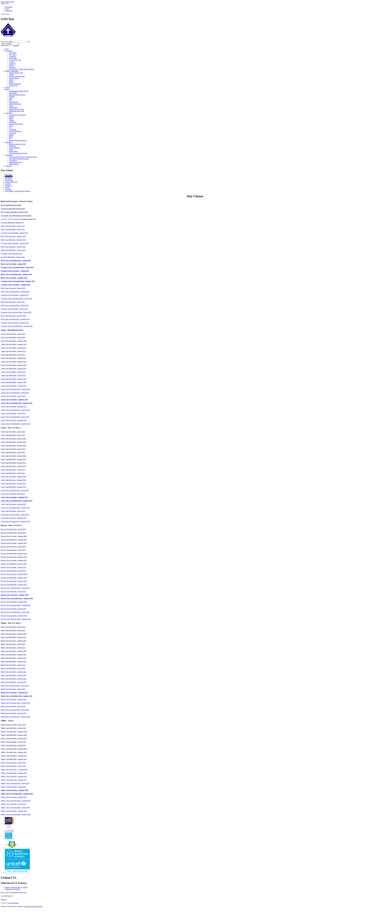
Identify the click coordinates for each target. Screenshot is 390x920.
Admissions (8, 10)
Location (12, 62)
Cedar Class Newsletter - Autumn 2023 (13, 463)
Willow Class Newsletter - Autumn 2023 (14, 756)
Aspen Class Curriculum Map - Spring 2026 (15, 417)
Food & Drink (13, 102)
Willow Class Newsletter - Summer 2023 (14, 749)
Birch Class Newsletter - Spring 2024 (13, 226)
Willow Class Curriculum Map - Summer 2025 (17, 794)
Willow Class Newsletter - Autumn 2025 (14, 797)
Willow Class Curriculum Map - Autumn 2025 (16, 800)
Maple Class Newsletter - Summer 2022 (13, 634)
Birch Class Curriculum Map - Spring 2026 (15, 305)
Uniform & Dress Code (16, 111)
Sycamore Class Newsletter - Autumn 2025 (15, 295)
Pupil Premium (13, 78)
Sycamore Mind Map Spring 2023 (13, 209)
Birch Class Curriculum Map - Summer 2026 (15, 319)
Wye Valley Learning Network (19, 159)
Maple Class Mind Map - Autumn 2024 (13, 682)
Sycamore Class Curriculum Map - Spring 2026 (16, 312)
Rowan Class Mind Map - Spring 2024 (13, 571)
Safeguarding (13, 107)
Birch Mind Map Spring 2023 (11, 205)
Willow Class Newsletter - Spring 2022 (13, 724)
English (11, 117)
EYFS (11, 126)
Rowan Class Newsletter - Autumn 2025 (14, 602)
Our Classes (13, 54)
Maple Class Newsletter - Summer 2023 (13, 651)
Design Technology (15, 131)
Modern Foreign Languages (18, 140)
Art (10, 127)
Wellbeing (12, 146)
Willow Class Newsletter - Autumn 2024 (14, 776)
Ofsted (7, 9)
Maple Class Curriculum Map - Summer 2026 (15, 717)
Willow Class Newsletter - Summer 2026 (14, 811)
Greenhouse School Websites (33, 906)
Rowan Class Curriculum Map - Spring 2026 (15, 612)
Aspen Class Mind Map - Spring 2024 (13, 375)
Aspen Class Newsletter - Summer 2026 (14, 420)
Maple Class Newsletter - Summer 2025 (14, 692)
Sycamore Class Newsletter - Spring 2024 (14, 233)
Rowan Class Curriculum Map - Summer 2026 (16, 619)
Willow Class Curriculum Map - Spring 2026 (15, 807)
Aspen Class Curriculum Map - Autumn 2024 (15, 389)
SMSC (11, 149)
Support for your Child (16, 109)
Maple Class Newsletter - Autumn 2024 (13, 679)
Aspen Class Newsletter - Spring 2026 (13, 413)
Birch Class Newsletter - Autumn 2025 (13, 288)
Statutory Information (12, 71)
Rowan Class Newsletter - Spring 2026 (13, 609)
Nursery (11, 65)
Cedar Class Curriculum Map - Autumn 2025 (15, 508)
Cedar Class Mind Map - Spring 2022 (13, 435)
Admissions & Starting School (18, 91)
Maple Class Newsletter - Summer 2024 (13, 672)
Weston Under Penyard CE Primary (16, 887)
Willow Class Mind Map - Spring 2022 (13, 728)
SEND (11, 80)
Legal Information (13, 903)
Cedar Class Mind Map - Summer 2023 (13, 459)
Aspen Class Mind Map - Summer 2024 (13, 382)
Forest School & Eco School (18, 153)
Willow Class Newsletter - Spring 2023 (13, 742)
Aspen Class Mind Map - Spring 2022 (13, 337)
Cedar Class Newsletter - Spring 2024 (13, 470)
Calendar (12, 96)
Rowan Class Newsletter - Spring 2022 (13, 529)
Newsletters (8, 7)
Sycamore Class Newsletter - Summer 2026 (15, 323)
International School (15, 162)
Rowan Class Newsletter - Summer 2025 (14, 595)
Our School (8, 51)
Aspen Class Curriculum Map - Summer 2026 (15, 424)
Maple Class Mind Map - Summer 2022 (13, 637)
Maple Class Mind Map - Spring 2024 (13, 668)
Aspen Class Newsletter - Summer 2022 (14, 341)
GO (29, 41)
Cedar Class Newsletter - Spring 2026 (13, 511)
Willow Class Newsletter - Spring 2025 (13, 787)
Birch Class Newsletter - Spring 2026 (13, 302)
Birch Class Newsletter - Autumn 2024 (13, 247)
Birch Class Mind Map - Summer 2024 (13, 240)
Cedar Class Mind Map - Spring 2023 (13, 452)
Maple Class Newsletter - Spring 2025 (13, 689)
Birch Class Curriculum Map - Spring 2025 (16, 260)
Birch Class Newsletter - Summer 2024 (13, 236)
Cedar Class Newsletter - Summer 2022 (13, 438)
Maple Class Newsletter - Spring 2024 (13, 665)
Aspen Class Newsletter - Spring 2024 (13, 372)
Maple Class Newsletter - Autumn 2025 (13, 699)
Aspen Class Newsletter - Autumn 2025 (13, 406)
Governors (12, 56)
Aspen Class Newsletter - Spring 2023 (13, 351)
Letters (11, 106)
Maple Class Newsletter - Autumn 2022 (13, 641)
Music (11, 137)
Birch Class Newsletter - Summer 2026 (13, 316)
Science (11, 120)
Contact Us (12, 64)
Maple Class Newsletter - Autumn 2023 (13, 658)
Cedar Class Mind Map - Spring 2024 (13, 473)
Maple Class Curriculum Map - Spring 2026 (15, 710)
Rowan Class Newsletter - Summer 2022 (14, 536)
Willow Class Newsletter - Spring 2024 (13, 762)
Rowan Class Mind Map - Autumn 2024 (14, 584)
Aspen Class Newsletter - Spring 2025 (13, 396)
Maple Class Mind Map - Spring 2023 (13, 647)
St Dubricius (13, 160)
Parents (7, 89)
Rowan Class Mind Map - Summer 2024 (14, 577)
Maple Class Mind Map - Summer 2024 (13, 675)
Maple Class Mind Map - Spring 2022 (13, 630)
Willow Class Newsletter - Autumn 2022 (14, 738)
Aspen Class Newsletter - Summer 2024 (14, 379)
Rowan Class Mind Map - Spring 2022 (13, 533)
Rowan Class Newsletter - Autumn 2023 (14, 560)
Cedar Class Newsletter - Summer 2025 (14, 497)
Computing (12, 129)
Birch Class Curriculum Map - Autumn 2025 (15, 291)
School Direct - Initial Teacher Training (21, 69)
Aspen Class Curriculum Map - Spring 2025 (15, 393)
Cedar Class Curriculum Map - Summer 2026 (15, 521)
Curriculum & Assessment (17, 115)
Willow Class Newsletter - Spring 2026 (13, 804)
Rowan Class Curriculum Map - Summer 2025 (17, 598)
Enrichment (8, 142)
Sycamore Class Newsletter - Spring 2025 (15, 271)
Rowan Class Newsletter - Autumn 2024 (14, 581)
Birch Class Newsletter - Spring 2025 (13, 264)
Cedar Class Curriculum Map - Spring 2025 (15, 490)
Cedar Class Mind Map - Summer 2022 (13, 442)
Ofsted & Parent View (16, 73)
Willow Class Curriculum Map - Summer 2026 (16, 814)
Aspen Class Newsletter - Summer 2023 (14, 361)
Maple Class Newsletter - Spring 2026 (13, 706)
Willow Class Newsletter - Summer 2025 (14, 790)
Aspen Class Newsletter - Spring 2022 (13, 334)
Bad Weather (13, 93)
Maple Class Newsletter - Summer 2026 (13, 713)
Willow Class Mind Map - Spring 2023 (13, 745)
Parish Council (13, 164)
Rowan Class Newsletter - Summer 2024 (14, 574)
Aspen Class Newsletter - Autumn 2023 (13, 365)
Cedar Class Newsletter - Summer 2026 (13, 518)
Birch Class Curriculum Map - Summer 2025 (16, 274)
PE (10, 138)
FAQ (10, 100)
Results (11, 82)
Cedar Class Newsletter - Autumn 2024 (13, 483)
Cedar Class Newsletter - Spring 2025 (13, 494)
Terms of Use (13, 85)
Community (8, 155)
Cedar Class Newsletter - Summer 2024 (13, 476)
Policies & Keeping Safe (17, 76)
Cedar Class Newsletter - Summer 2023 (13, 456)
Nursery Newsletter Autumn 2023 (25, 219)
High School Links (15, 104)
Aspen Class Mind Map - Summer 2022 (13, 344)
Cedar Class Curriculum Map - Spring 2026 (15, 514)
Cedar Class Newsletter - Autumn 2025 (13, 504)
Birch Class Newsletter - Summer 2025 (14, 278)
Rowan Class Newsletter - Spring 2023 (13, 546)
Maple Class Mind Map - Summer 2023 (13, 654)
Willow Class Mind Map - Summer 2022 (14, 735)
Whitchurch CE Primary (12, 889)
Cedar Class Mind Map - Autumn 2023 (13, 466)
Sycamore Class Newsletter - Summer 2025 (15, 285)
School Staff (13, 58)
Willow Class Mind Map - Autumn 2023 (14, 759)
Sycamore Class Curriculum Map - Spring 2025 (17, 267)
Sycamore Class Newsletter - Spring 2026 (14, 309)
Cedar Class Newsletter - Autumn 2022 (13, 445)
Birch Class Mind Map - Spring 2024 (13, 229)
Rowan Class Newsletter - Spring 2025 (13, 591)
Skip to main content (7, 2)
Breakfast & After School (17, 95)
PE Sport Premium (15, 84)
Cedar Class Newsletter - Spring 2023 (13, 449)
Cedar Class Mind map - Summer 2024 (13, 480)
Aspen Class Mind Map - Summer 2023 (13, 358)
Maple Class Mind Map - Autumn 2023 (13, 661)
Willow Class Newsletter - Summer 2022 (14, 731)
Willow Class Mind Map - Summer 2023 (14, 752)
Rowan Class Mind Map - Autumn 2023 (14, 564)
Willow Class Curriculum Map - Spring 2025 (15, 783)
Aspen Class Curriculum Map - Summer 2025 (16, 403)
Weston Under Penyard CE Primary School (23, 157)
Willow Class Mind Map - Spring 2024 (13, 766)
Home (7, 49)
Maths (11, 118)
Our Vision (12, 53)
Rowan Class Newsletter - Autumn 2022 (14, 543)
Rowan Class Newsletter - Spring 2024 (13, 567)
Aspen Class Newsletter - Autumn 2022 (13, 348)
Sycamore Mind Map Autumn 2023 (12, 222)
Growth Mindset (14, 148)
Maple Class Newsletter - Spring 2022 (13, 627)
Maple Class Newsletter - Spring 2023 (13, 644)
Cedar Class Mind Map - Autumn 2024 (13, 487)
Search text (4, 41)
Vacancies (12, 67)
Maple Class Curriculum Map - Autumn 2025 (15, 703)
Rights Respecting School (17, 144)
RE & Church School (16, 124)
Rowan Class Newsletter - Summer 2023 (14, 553)
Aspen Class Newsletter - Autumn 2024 (13, 386)
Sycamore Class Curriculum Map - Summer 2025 (18, 281)
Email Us (4, 899)
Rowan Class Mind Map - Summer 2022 (14, 540)
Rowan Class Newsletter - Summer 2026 (14, 615)
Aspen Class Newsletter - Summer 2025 (14, 399)
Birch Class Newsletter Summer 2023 (14, 212)
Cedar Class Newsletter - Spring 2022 (13, 432)
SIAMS (11, 74)
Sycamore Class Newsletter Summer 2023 (16, 215)
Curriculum (8, 113)
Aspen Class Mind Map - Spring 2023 (13, 355)
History (11, 135)
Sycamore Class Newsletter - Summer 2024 (15, 243)
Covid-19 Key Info (15, 60)
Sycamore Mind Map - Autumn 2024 (13, 257)
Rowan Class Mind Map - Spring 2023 (13, 550)
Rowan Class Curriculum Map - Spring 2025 (15, 588)
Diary (11, 98)
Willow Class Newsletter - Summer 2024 (14, 769)
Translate (16, 45)
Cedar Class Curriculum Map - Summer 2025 (16, 501)
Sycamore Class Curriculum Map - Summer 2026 (16, 326)
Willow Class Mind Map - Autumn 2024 (14, 780)
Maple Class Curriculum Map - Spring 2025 (15, 685)
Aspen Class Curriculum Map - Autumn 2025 (15, 410)
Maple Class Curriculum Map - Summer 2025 (16, 696)
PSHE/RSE (12, 122)
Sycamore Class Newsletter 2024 (11, 253)
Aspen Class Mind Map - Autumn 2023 (13, 368)
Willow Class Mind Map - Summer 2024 (14, 773)
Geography (12, 133)
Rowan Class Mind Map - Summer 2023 (14, 557)
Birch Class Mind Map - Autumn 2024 (13, 250)
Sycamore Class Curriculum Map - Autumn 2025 (16, 298)
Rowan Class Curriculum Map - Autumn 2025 (16, 605)
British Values (13, 151)
